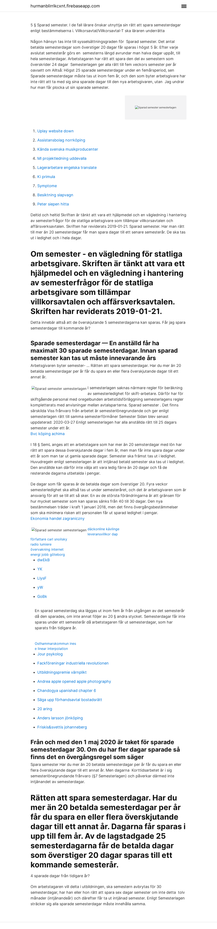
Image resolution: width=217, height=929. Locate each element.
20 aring (44, 709)
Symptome (47, 186)
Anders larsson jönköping (60, 718)
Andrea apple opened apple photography (74, 681)
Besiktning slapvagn (55, 195)
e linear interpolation (51, 648)
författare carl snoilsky (49, 539)
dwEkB (43, 560)
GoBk (42, 596)
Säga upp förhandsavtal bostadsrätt (69, 699)
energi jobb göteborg (48, 554)
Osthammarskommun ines (55, 643)
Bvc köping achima (48, 433)
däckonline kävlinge (103, 529)
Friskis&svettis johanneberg (62, 727)
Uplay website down (55, 131)
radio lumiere (41, 544)
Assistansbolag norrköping (61, 140)
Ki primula (46, 176)
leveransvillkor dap (103, 534)
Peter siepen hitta (53, 204)
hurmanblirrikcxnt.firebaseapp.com (65, 6)
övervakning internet (47, 549)
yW (40, 587)
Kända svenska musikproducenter (67, 149)
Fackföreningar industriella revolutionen (73, 663)
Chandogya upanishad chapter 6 (66, 690)
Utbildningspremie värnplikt (62, 672)
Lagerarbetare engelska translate (67, 167)
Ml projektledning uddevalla (61, 158)
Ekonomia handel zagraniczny (58, 518)
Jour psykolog (50, 654)
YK (39, 569)
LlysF (42, 578)
